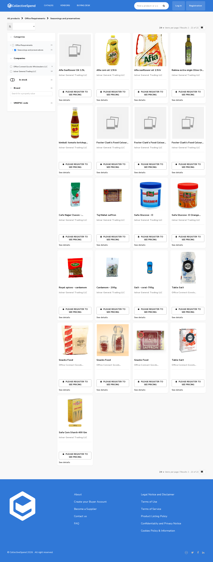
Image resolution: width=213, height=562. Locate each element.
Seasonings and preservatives (65, 18)
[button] (202, 28)
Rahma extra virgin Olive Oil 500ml (187, 70)
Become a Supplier (85, 509)
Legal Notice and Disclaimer (157, 494)
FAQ (76, 523)
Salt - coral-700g (144, 287)
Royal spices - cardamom (73, 287)
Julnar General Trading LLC (73, 75)
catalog (48, 5)
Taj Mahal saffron (106, 215)
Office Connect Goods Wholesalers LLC (183, 292)
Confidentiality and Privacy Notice (161, 523)
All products (13, 18)
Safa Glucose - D (143, 215)
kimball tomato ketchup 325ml (72, 142)
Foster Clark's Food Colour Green (112, 142)
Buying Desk (83, 5)
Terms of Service (151, 509)
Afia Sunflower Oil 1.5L (72, 70)
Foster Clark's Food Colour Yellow (187, 142)
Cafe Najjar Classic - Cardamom (70, 215)
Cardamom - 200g (106, 287)
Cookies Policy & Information (158, 530)
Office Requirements (35, 18)
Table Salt (178, 287)
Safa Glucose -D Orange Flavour (185, 215)
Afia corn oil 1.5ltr (107, 70)
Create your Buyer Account (90, 501)
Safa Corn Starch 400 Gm (73, 432)
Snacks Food (66, 360)
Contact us (80, 516)
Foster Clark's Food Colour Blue (149, 142)
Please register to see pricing (76, 93)
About (78, 494)
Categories (19, 37)
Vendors (65, 5)
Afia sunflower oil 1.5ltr (147, 70)
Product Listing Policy (154, 516)
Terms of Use (149, 501)
